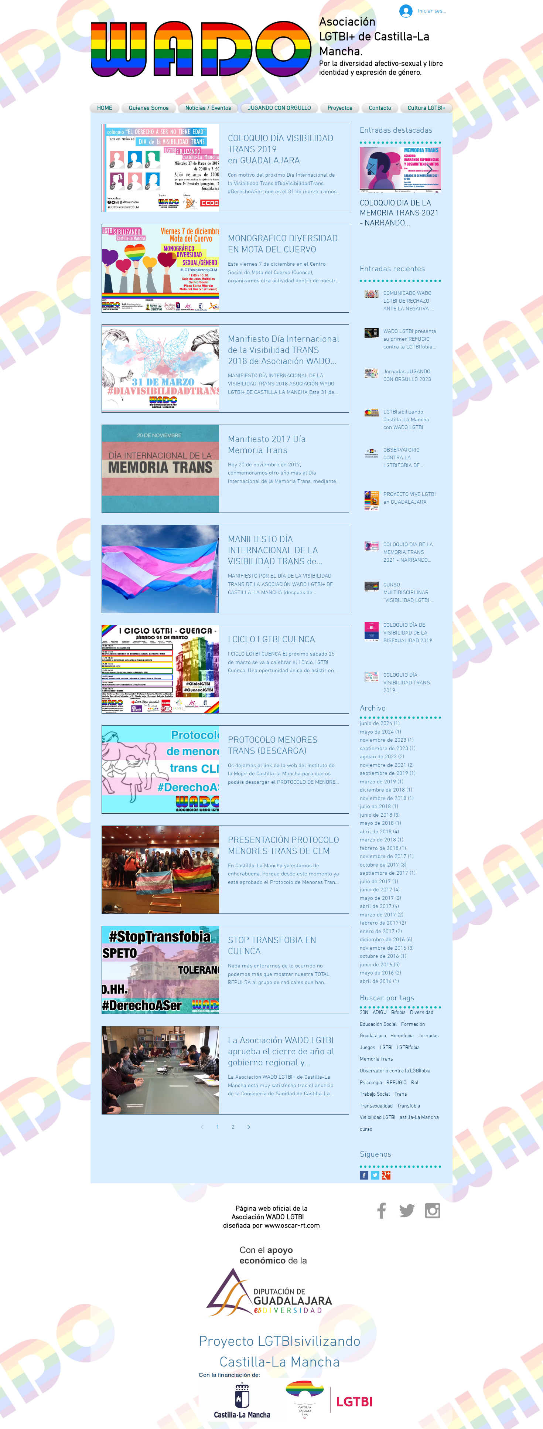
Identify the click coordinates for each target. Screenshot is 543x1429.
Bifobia (398, 1013)
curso (366, 1129)
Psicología (371, 1083)
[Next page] (248, 1127)
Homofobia (402, 1036)
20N (364, 1013)
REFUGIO (396, 1083)
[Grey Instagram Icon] (432, 1210)
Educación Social (378, 1024)
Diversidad (421, 1013)
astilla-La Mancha (419, 1118)
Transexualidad (376, 1106)
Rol (415, 1083)
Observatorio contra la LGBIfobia (395, 1071)
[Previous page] (202, 1127)
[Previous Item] (371, 170)
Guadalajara (373, 1036)
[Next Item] (429, 170)
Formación (413, 1024)
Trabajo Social (375, 1094)
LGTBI (386, 1048)
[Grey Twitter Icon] (407, 1210)
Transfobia (408, 1106)
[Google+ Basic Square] (386, 1175)
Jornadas (428, 1036)
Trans (401, 1094)
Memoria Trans (376, 1059)
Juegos (367, 1048)
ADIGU (380, 1013)
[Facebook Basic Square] (364, 1175)
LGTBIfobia (408, 1048)
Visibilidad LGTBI (377, 1118)
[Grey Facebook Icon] (381, 1210)
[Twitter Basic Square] (375, 1175)
